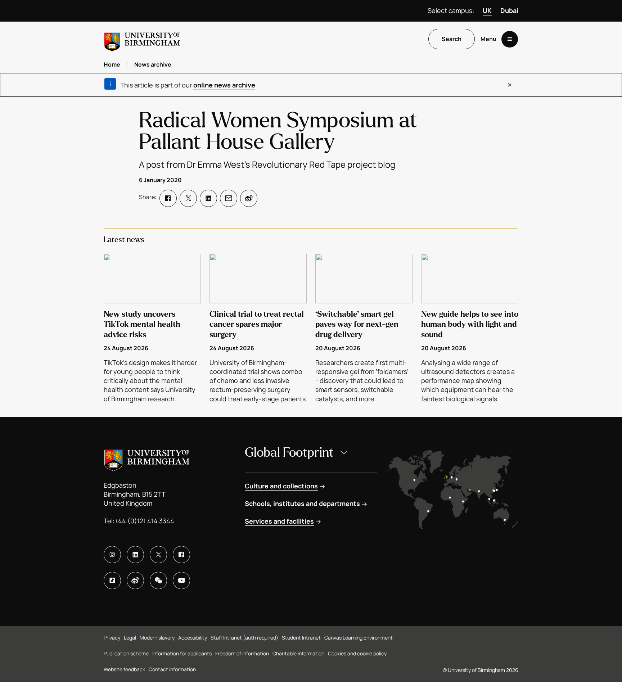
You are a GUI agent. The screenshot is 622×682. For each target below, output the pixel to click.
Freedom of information (242, 653)
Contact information (172, 669)
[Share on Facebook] (168, 198)
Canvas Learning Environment (358, 637)
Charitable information (298, 653)
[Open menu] (509, 39)
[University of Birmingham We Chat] (158, 580)
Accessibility (192, 637)
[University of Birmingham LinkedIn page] (135, 554)
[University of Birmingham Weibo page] (135, 580)
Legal (130, 637)
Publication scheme (126, 653)
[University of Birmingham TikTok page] (112, 580)
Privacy (112, 637)
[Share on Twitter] (188, 198)
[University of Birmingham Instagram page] (112, 554)
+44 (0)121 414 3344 (144, 520)
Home (112, 64)
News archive (152, 64)
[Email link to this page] (228, 198)
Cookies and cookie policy (357, 653)
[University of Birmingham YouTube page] (181, 580)
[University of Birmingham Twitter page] (158, 554)
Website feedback (124, 669)
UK (487, 10)
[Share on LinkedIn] (208, 198)
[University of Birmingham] (142, 39)
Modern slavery (157, 637)
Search (451, 39)
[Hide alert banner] (509, 85)
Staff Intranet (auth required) (244, 637)
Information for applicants (182, 653)
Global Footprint (289, 453)
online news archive (224, 85)
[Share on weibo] (248, 198)
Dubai (509, 10)
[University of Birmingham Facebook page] (181, 554)
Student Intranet (301, 637)
